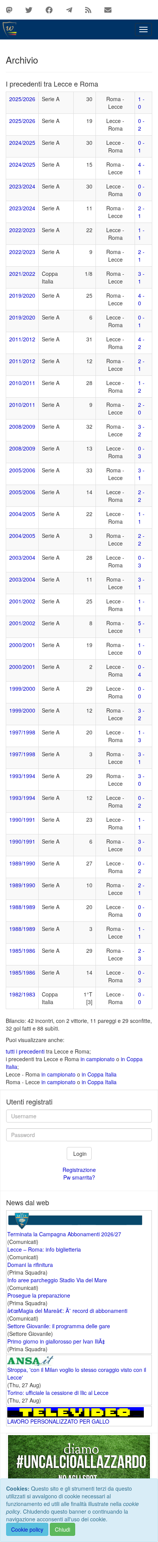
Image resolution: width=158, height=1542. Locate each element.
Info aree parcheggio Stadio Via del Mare (57, 1280)
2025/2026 (22, 99)
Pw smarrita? (79, 1177)
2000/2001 (22, 645)
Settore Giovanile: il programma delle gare (58, 1326)
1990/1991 (22, 819)
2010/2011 (22, 383)
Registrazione (79, 1169)
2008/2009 (22, 426)
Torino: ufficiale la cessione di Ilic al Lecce (58, 1392)
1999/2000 (22, 688)
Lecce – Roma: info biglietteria (44, 1249)
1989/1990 (22, 863)
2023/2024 (22, 186)
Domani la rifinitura (30, 1264)
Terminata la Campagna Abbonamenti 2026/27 (64, 1234)
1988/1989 (22, 907)
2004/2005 (22, 514)
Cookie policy (27, 1529)
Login (79, 1153)
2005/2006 (22, 470)
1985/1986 (22, 950)
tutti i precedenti (25, 1051)
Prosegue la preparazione (38, 1295)
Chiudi (62, 1529)
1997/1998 (22, 732)
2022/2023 (22, 230)
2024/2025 (22, 142)
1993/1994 (22, 776)
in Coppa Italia (99, 1074)
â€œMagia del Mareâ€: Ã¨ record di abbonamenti (67, 1310)
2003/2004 (22, 557)
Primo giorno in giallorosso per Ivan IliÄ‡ (56, 1341)
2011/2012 (22, 339)
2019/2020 (22, 295)
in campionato (98, 1059)
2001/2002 (22, 601)
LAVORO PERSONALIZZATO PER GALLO (58, 1421)
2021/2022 (22, 273)
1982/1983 (22, 994)
